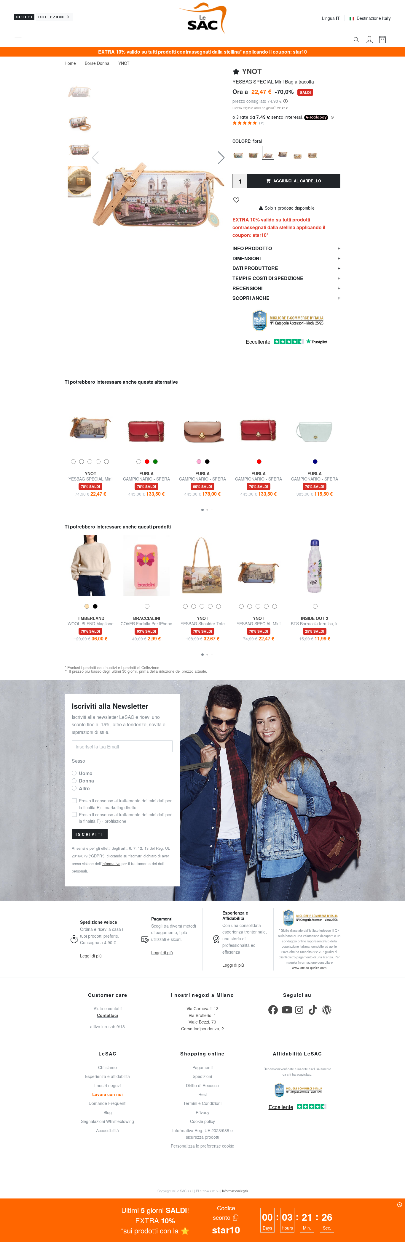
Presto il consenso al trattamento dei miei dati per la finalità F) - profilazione (244, 165)
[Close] (279, 20)
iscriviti (247, 231)
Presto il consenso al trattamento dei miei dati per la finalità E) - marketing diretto (244, 139)
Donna (248, 121)
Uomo (221, 121)
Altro (272, 121)
